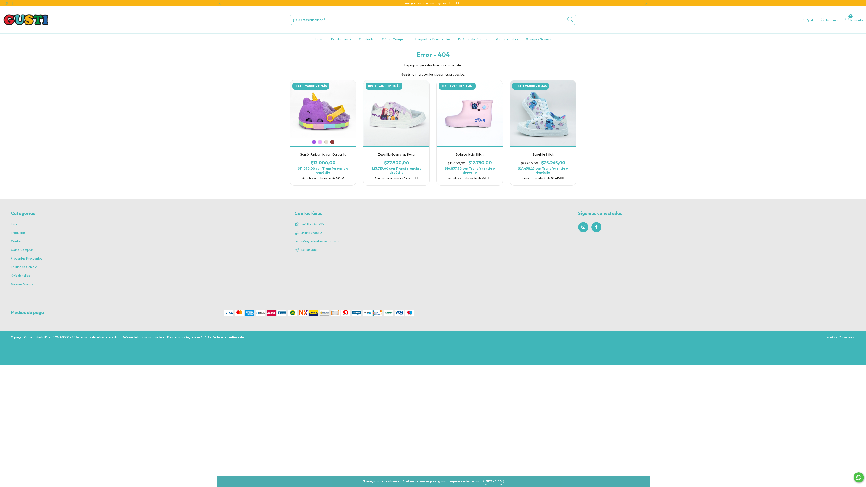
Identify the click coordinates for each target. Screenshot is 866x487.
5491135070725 (312, 224)
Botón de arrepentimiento (225, 337)
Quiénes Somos (538, 39)
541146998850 (311, 233)
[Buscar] (570, 19)
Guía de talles (507, 39)
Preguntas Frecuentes (433, 39)
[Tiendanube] (841, 337)
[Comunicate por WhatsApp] (859, 477)
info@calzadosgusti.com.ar (320, 241)
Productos (340, 39)
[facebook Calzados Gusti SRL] (13, 3)
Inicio (319, 39)
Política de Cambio (473, 39)
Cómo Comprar (394, 39)
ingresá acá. (194, 337)
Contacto (367, 39)
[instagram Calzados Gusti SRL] (6, 3)
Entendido (493, 481)
